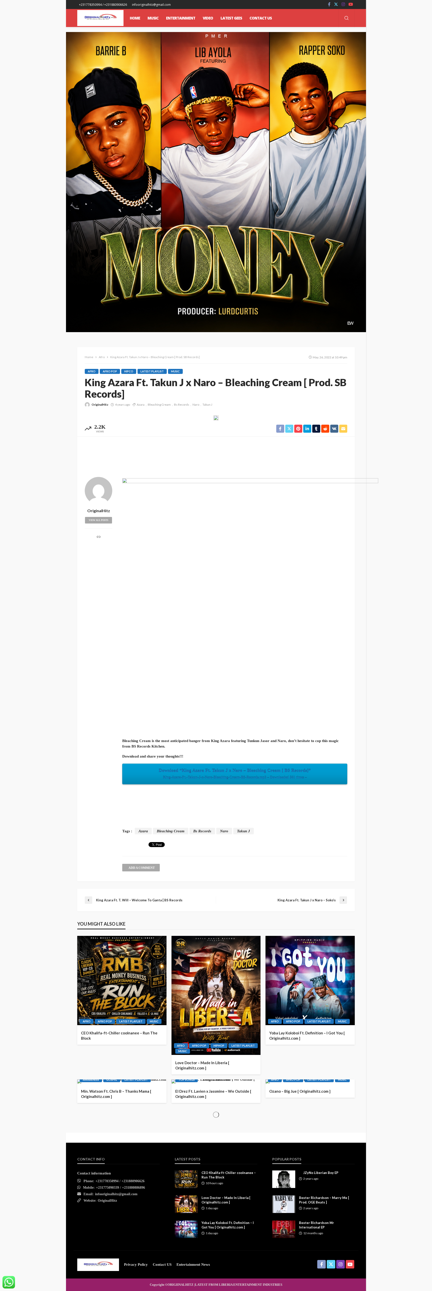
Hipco (128, 371)
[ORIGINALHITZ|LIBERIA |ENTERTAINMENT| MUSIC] (98, 1264)
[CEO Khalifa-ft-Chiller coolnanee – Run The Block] (121, 980)
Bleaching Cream (159, 404)
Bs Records (181, 404)
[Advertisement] (216, 455)
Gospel (111, 1079)
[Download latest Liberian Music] (100, 18)
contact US (162, 1264)
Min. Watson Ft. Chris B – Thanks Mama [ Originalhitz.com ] (116, 1094)
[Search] (346, 18)
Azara (140, 404)
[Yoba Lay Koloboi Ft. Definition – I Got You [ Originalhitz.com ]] (310, 980)
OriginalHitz (100, 404)
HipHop (219, 1045)
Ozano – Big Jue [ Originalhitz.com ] (299, 1091)
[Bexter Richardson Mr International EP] (283, 1229)
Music (175, 371)
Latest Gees (231, 18)
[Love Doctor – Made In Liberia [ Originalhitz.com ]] (216, 995)
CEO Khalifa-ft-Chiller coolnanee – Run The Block (119, 1035)
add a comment (141, 868)
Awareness (91, 1079)
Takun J (207, 404)
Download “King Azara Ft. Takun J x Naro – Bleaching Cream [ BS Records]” (235, 773)
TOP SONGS (186, 1079)
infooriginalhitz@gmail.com (116, 1194)
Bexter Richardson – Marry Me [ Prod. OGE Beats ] (324, 1200)
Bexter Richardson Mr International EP (316, 1225)
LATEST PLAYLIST (152, 371)
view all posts (98, 520)
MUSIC (153, 18)
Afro (92, 371)
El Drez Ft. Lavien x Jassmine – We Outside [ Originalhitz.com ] (213, 1094)
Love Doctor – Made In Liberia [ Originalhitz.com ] (202, 1065)
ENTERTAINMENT (180, 18)
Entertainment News (193, 1264)
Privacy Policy (136, 1264)
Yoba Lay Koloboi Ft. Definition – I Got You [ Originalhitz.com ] (307, 1035)
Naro (195, 404)
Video (208, 18)
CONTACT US (261, 18)
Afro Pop (110, 371)
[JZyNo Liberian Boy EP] (283, 1179)
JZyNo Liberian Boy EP (320, 1173)
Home (135, 18)
